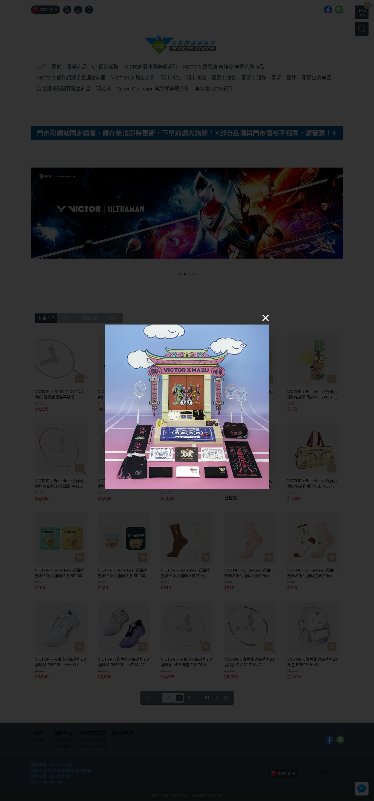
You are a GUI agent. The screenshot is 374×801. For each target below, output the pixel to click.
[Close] (265, 317)
